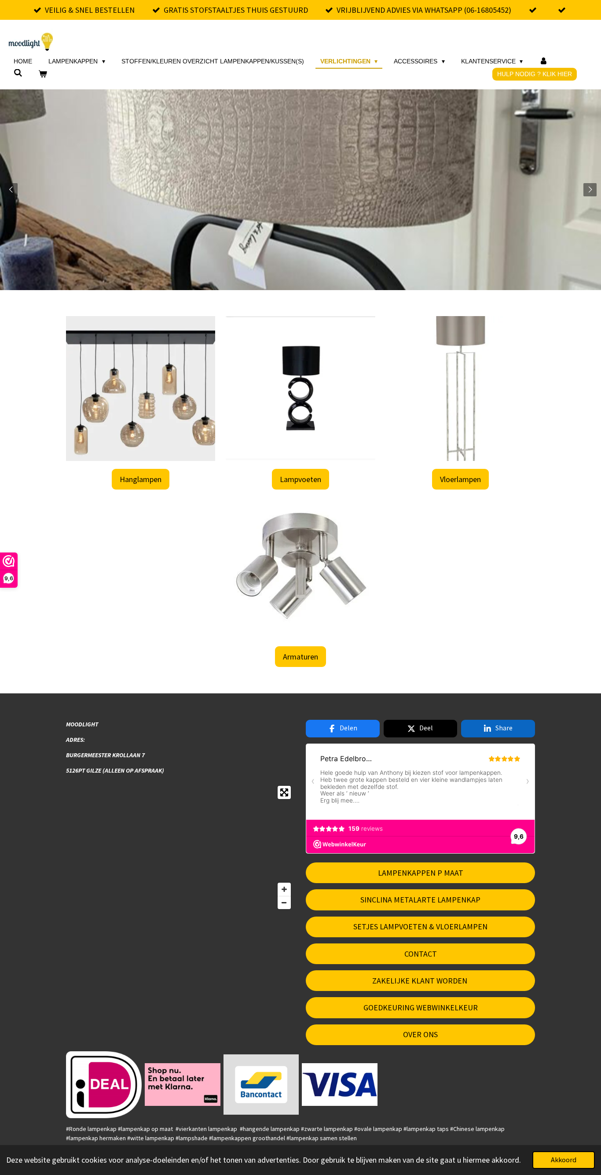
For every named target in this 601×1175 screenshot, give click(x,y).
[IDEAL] (104, 1085)
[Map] (180, 847)
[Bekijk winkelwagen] (43, 74)
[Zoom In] (284, 889)
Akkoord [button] (563, 1159)
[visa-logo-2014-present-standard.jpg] (339, 1085)
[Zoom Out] (284, 902)
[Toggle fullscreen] (284, 792)
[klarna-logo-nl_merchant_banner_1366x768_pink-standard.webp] (182, 1085)
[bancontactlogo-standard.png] (261, 1085)
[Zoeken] (18, 73)
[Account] (543, 61)
